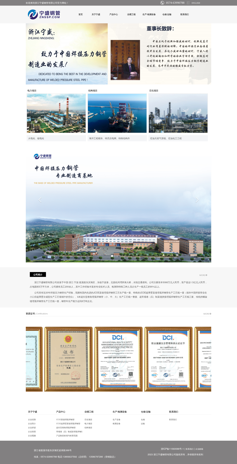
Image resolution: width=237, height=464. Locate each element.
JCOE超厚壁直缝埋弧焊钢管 (68, 423)
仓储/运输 (166, 14)
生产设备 (116, 419)
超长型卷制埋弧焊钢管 (66, 428)
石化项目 (153, 90)
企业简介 (32, 423)
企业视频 (32, 436)
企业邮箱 (199, 449)
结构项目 (92, 90)
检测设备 (116, 423)
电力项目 (31, 90)
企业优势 (32, 419)
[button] (40, 229)
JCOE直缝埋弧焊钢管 (65, 419)
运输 (143, 423)
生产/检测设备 (149, 14)
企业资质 (32, 432)
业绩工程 (131, 14)
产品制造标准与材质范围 (67, 436)
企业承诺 (32, 428)
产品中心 (113, 14)
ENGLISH (196, 3)
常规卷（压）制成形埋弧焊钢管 (69, 432)
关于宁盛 (96, 14)
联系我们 (184, 14)
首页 (81, 14)
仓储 (143, 419)
